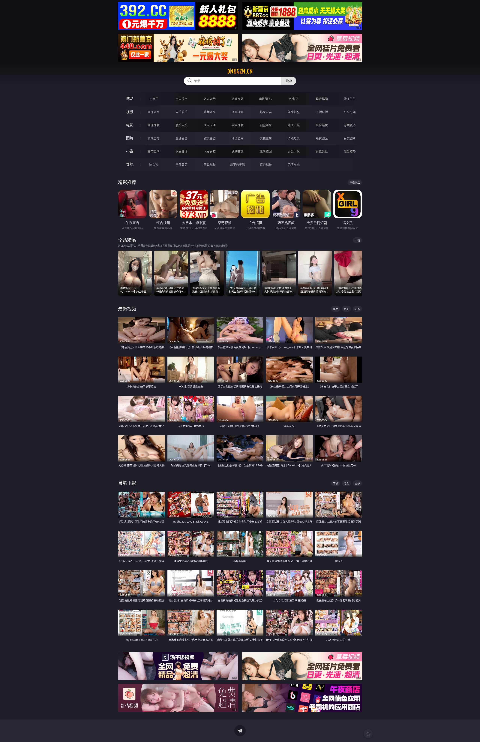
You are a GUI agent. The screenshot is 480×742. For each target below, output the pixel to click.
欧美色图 (210, 138)
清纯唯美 (294, 138)
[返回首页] (368, 733)
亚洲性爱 (154, 125)
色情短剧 (294, 164)
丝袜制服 (294, 112)
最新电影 (127, 483)
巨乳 (346, 309)
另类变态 (350, 125)
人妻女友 (210, 151)
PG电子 (153, 99)
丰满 (335, 483)
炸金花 (293, 99)
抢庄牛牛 (350, 99)
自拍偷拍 (182, 112)
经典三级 (294, 125)
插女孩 (153, 164)
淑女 (346, 483)
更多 (357, 309)
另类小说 (294, 151)
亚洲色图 (182, 138)
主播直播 (322, 112)
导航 (130, 164)
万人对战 (210, 99)
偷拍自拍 (182, 125)
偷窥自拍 (154, 138)
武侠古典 (238, 151)
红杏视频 (266, 164)
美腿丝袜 (266, 138)
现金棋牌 (322, 99)
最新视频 (127, 309)
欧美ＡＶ (210, 112)
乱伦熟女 (322, 125)
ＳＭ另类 (350, 112)
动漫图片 (238, 138)
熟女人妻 (266, 112)
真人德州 (182, 99)
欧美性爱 (238, 125)
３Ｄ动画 (238, 112)
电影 (130, 125)
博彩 (130, 98)
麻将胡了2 (265, 99)
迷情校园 (266, 151)
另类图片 (350, 138)
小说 (130, 151)
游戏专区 (238, 99)
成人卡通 (210, 125)
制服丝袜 (266, 125)
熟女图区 (322, 138)
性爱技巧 (350, 151)
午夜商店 (182, 164)
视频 (130, 111)
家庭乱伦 (182, 151)
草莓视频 (210, 164)
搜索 (289, 81)
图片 (130, 138)
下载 (357, 240)
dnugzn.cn (240, 71)
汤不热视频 (237, 164)
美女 (335, 309)
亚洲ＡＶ (154, 112)
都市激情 (154, 151)
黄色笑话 (322, 151)
